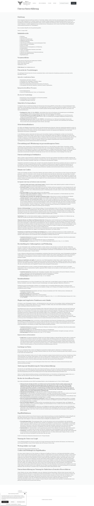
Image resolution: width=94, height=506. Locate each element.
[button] (24, 493)
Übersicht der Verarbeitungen (26, 39)
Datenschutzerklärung (14, 504)
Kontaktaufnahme (23, 48)
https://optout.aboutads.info (27, 227)
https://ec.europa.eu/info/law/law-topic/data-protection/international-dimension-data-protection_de (53, 166)
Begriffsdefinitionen (24, 54)
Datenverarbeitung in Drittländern (27, 44)
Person (47, 112)
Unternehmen (66, 146)
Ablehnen (12, 501)
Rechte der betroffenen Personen (27, 53)
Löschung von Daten (24, 50)
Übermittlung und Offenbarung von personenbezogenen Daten (33, 43)
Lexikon (34, 3)
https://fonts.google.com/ (29, 344)
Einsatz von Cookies (24, 45)
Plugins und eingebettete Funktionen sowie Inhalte (30, 49)
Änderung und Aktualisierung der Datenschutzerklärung (31, 52)
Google (39, 337)
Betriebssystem (64, 262)
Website (59, 188)
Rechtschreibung (42, 3)
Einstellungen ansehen (21, 501)
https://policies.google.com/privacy (50, 344)
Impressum (19, 504)
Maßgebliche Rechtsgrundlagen (26, 40)
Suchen (73, 3)
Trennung (29, 136)
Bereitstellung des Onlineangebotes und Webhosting (31, 46)
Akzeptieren (5, 501)
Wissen (54, 3)
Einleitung (22, 36)
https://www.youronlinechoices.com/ (42, 227)
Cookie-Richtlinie (8, 504)
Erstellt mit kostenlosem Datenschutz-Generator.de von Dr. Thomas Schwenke (33, 435)
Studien (49, 3)
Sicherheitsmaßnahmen (25, 41)
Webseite (29, 150)
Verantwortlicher (23, 37)
